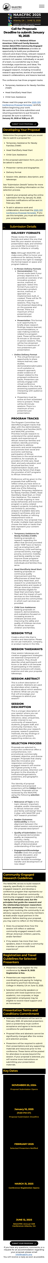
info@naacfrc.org (24, 1254)
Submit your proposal (22, 124)
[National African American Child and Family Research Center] (12, 10)
